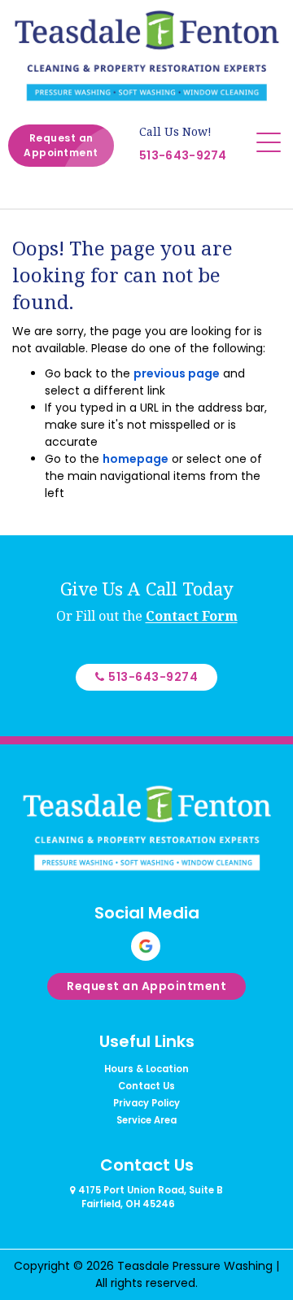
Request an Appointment (61, 145)
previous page (176, 373)
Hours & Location (146, 1068)
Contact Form (192, 616)
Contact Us (146, 1086)
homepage (135, 459)
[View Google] (145, 946)
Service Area (146, 1120)
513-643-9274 (183, 155)
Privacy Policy (146, 1103)
